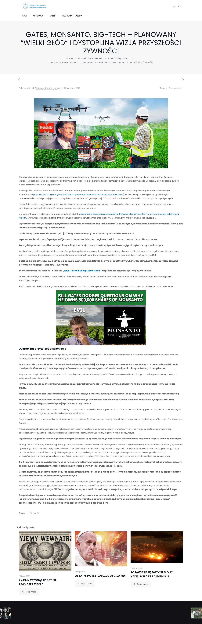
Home (70, 58)
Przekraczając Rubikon (119, 58)
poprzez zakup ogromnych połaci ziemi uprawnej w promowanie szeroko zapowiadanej (77, 194)
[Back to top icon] (189, 618)
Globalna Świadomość (46, 88)
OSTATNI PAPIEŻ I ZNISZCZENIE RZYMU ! (100, 576)
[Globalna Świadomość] (34, 6)
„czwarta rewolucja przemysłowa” (82, 270)
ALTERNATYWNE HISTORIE (90, 58)
